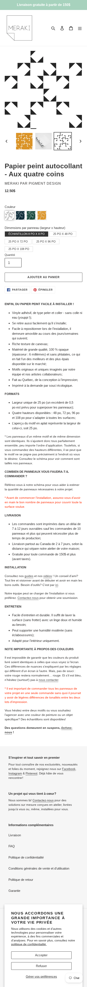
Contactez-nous (28, 597)
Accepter (41, 955)
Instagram (15, 773)
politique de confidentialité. (29, 944)
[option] (24, 141)
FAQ (11, 846)
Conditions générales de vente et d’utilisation (38, 868)
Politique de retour (20, 879)
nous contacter (48, 680)
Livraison (14, 835)
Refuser (41, 966)
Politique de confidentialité (26, 857)
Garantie (14, 890)
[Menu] (79, 28)
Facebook (68, 769)
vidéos (47, 576)
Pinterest (31, 773)
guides (28, 576)
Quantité (10, 255)
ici (56, 585)
